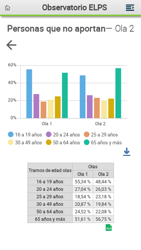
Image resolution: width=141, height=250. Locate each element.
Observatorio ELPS (74, 6)
